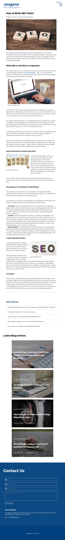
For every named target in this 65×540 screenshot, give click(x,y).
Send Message (9, 503)
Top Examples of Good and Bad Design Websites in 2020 (24, 316)
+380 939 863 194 (13, 517)
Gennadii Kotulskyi (28, 17)
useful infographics (30, 73)
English (58, 2)
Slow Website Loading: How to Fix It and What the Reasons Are (26, 321)
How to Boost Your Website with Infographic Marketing (24, 326)
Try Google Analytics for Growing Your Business (22, 312)
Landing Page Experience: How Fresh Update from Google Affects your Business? (31, 307)
